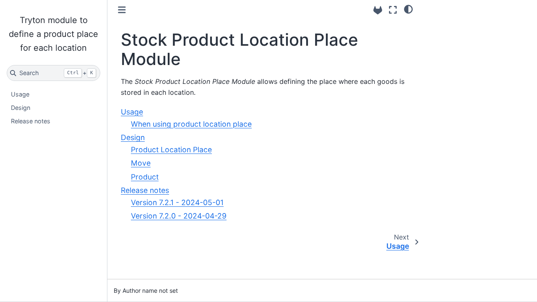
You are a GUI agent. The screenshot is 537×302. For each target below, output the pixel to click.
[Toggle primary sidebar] (122, 10)
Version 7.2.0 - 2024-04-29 (179, 215)
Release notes (30, 121)
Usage (20, 94)
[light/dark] (408, 9)
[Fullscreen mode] (393, 10)
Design (20, 107)
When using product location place (191, 124)
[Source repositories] (378, 10)
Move (141, 163)
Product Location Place (171, 149)
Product (145, 176)
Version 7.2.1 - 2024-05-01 (177, 202)
